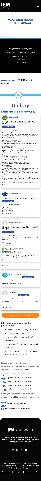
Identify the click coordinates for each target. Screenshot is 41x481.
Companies (5, 80)
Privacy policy (6, 472)
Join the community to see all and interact (20, 315)
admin (31, 468)
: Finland (13, 80)
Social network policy (31, 472)
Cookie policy (18, 472)
